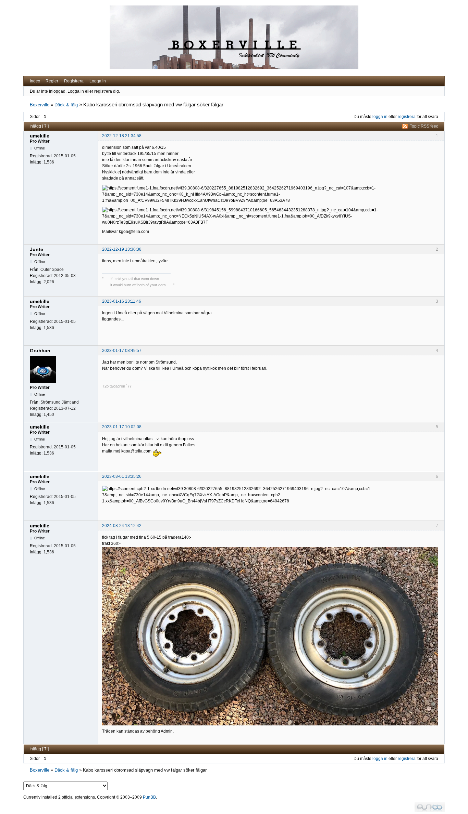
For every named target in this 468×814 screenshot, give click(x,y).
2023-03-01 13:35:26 (121, 476)
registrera (407, 116)
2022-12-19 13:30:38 (121, 249)
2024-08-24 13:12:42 (121, 525)
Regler (52, 81)
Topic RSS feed (424, 126)
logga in (379, 116)
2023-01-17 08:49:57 (121, 350)
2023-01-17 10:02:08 (121, 426)
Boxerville (39, 104)
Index (35, 81)
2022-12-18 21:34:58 (121, 135)
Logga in (97, 81)
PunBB (149, 797)
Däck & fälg (66, 104)
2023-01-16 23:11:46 (121, 301)
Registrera (74, 81)
